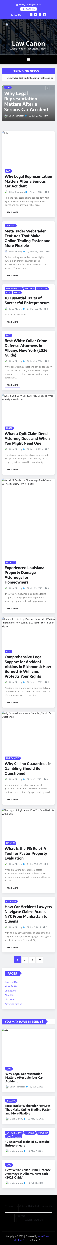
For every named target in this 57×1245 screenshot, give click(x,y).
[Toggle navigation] (28, 59)
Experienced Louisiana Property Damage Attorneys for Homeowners (24, 568)
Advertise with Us (13, 997)
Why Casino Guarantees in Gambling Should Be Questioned (28, 761)
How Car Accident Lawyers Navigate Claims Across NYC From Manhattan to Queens (28, 907)
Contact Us (10, 983)
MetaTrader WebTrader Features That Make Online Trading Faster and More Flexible (26, 91)
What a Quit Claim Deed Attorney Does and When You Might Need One (27, 431)
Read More (12, 205)
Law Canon (28, 43)
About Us (9, 988)
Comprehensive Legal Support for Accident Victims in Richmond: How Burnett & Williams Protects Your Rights (28, 660)
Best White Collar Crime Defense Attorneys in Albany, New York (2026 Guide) (26, 341)
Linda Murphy (15, 109)
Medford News (21, 1233)
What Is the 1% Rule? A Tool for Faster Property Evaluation (26, 846)
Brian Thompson (17, 185)
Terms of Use (11, 975)
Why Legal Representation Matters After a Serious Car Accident (28, 174)
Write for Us (11, 979)
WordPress (43, 1229)
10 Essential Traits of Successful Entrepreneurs (27, 293)
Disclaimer (10, 992)
